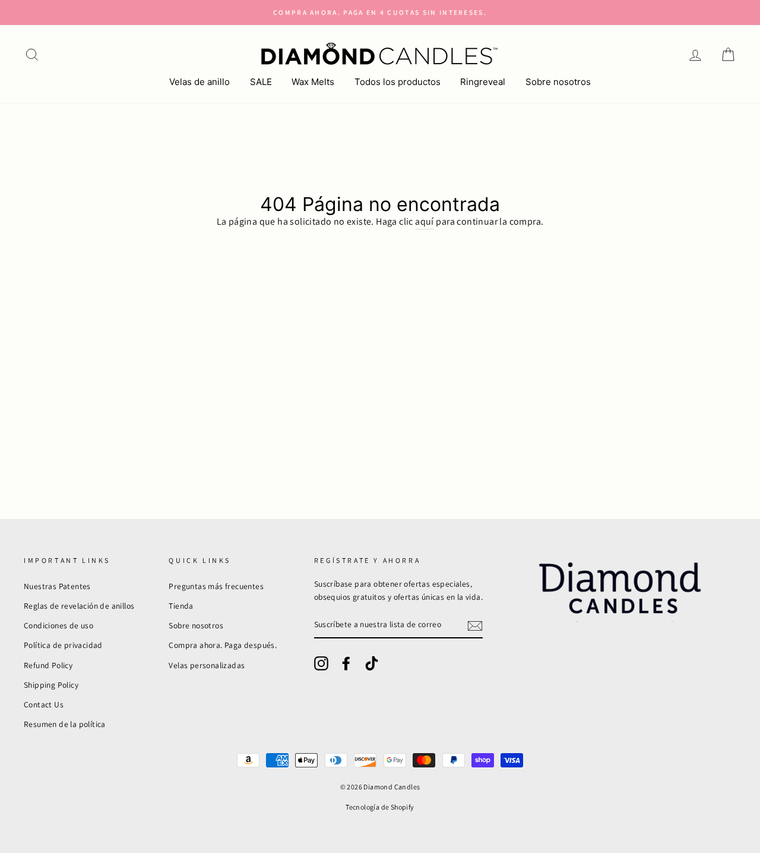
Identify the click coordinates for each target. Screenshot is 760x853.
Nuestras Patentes (57, 586)
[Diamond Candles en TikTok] (372, 663)
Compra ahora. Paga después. (223, 645)
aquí (424, 221)
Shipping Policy (51, 684)
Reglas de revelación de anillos (79, 605)
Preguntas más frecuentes (216, 586)
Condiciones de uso (58, 625)
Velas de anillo (199, 81)
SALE (261, 81)
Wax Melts (313, 81)
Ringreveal (482, 81)
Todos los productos (397, 81)
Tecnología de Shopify (380, 806)
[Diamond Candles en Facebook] (346, 663)
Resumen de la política (65, 724)
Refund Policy (48, 665)
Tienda (181, 605)
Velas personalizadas (207, 665)
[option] (380, 12)
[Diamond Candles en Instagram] (321, 663)
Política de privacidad (63, 645)
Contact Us (44, 704)
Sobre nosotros (558, 81)
